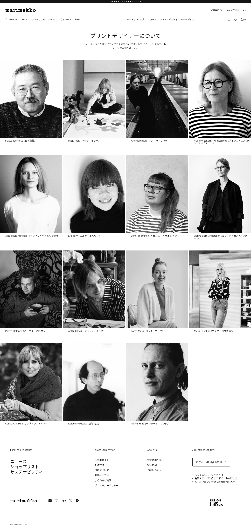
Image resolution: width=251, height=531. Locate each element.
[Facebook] (50, 500)
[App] (63, 501)
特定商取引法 (154, 460)
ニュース (152, 19)
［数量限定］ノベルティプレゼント (125, 2)
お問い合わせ (154, 470)
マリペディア (187, 19)
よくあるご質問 (103, 480)
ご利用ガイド (217, 10)
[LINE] (77, 500)
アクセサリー (38, 19)
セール (78, 19)
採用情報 (152, 465)
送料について (102, 470)
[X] (70, 500)
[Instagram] (56, 500)
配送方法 (99, 465)
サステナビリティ (168, 19)
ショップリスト (233, 10)
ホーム (51, 19)
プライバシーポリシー (106, 485)
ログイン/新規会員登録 (209, 462)
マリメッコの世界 (135, 19)
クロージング (11, 19)
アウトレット (64, 19)
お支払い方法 (102, 475)
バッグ (25, 19)
